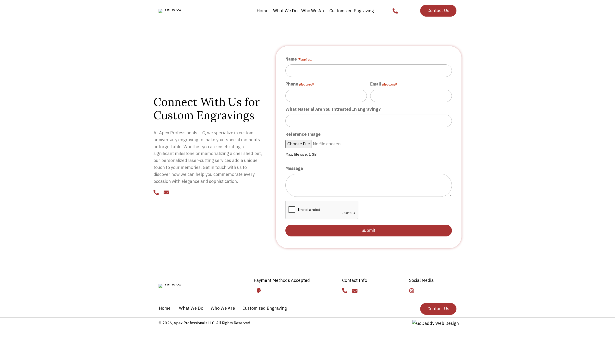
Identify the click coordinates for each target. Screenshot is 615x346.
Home (165, 308)
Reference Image (302, 134)
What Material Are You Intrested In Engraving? (333, 109)
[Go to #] (259, 291)
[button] (438, 11)
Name (298, 59)
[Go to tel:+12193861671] (156, 193)
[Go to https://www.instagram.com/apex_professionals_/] (411, 291)
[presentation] (321, 210)
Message (294, 168)
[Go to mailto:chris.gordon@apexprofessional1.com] (166, 193)
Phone (299, 84)
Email (383, 84)
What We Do (190, 308)
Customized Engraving (264, 308)
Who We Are (223, 308)
